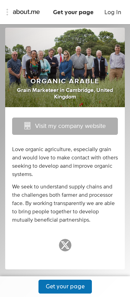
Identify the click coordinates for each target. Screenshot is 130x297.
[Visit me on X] (65, 248)
